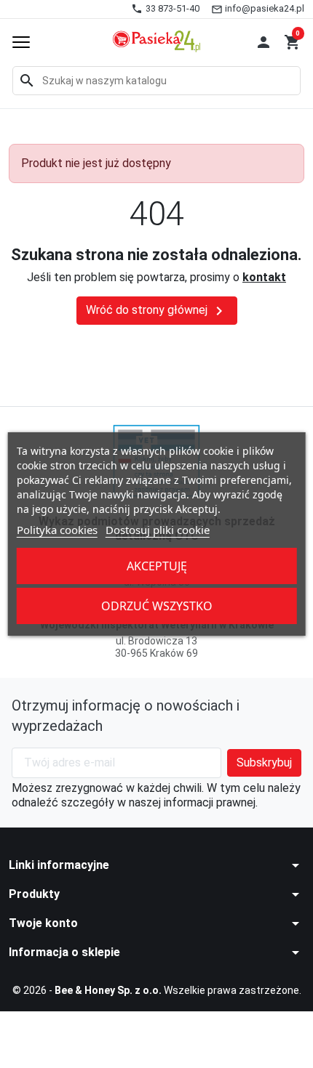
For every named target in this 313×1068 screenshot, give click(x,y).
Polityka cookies (57, 529)
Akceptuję (157, 566)
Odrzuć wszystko (157, 606)
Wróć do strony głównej (157, 311)
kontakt (264, 277)
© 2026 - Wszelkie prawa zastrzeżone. (156, 990)
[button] (263, 42)
